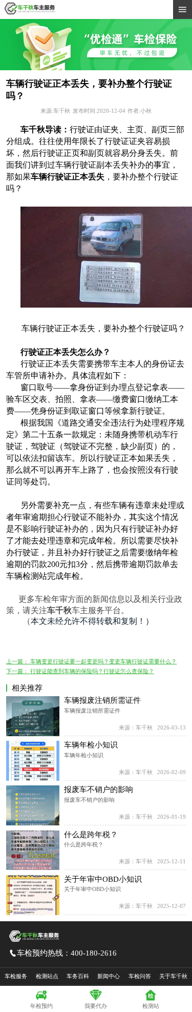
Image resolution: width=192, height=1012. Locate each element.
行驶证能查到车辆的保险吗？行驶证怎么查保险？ (92, 671)
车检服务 (16, 976)
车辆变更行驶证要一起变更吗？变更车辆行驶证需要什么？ (103, 661)
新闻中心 (108, 976)
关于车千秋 (173, 976)
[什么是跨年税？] (32, 851)
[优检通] (96, 68)
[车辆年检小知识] (32, 761)
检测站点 (47, 976)
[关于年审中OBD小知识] (32, 895)
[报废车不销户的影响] (32, 805)
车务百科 (78, 976)
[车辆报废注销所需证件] (32, 716)
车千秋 (59, 610)
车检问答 (140, 976)
